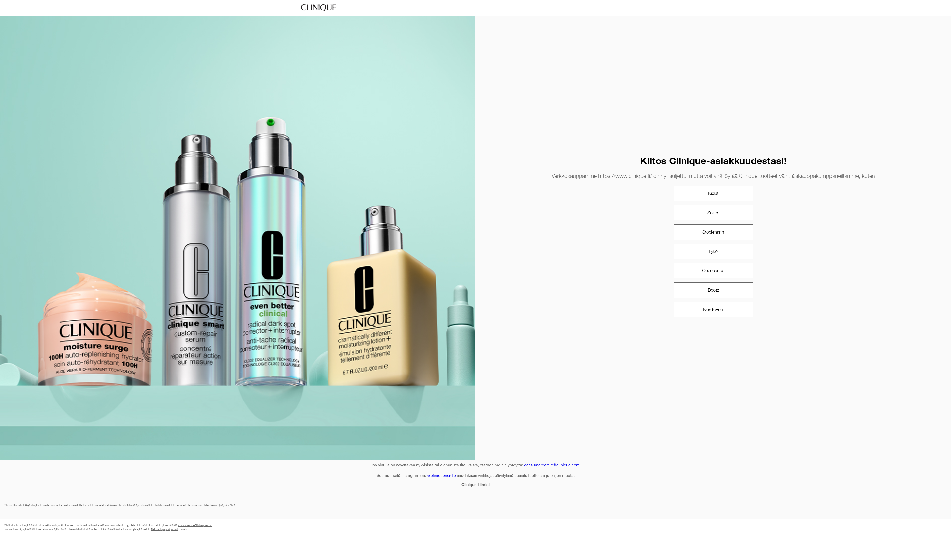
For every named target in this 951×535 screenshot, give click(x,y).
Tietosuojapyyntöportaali (164, 529)
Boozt (713, 290)
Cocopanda (713, 270)
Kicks (713, 193)
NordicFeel (713, 309)
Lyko (713, 251)
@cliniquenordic (441, 475)
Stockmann (713, 232)
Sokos (713, 212)
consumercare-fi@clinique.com (552, 465)
